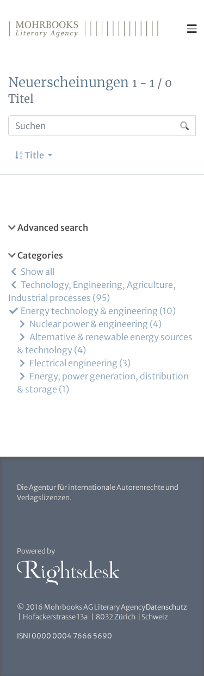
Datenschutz (166, 607)
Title (34, 155)
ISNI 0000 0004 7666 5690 (64, 636)
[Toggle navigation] (192, 29)
